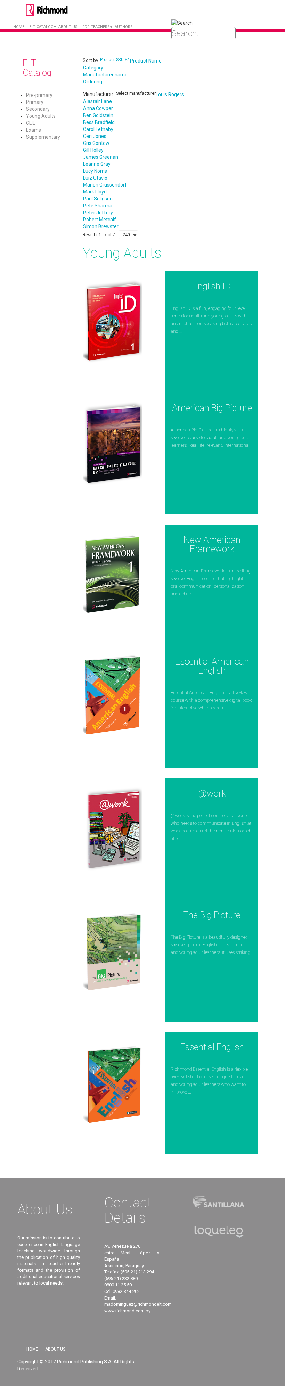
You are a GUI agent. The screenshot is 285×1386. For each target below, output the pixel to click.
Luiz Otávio (95, 178)
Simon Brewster (101, 226)
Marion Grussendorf (105, 185)
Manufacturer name (105, 74)
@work (212, 793)
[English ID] (112, 321)
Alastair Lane (97, 101)
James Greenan (100, 157)
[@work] (112, 828)
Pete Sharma (97, 205)
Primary (34, 102)
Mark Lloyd (95, 192)
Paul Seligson (98, 198)
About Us (55, 1349)
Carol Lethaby (98, 129)
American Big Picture (212, 408)
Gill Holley (93, 150)
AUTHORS (124, 27)
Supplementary (43, 137)
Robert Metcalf (99, 219)
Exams (33, 130)
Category (93, 68)
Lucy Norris (95, 171)
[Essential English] (112, 1082)
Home (18, 27)
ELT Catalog (41, 27)
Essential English (212, 1047)
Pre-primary (39, 95)
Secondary (38, 109)
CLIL (30, 123)
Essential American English (212, 666)
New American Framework (212, 544)
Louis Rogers (170, 94)
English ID (212, 286)
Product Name (146, 61)
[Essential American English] (112, 696)
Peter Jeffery (98, 212)
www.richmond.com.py (127, 1310)
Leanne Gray (97, 164)
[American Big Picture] (112, 443)
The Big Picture (212, 915)
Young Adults (41, 116)
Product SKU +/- (115, 59)
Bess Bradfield (99, 122)
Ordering (92, 81)
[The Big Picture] (112, 950)
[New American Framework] (112, 575)
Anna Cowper (98, 108)
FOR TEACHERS (96, 27)
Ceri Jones (94, 136)
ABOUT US (68, 27)
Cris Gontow (96, 143)
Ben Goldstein (98, 115)
